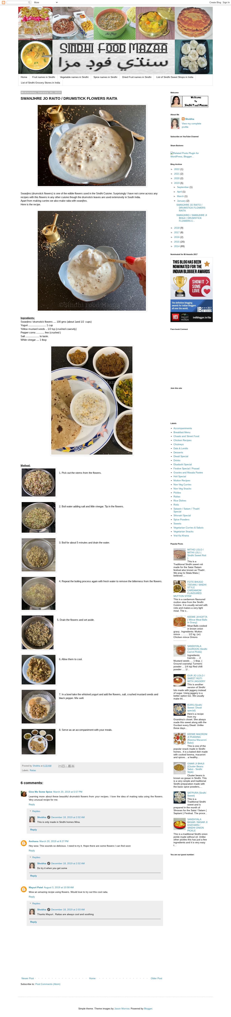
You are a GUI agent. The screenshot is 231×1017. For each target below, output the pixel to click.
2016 (177, 237)
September (183, 187)
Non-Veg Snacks (182, 488)
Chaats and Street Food (186, 436)
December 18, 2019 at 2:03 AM (68, 909)
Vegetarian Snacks (183, 531)
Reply (32, 804)
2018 (177, 227)
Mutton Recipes (182, 480)
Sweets (177, 523)
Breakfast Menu (182, 432)
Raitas (33, 770)
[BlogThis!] (63, 766)
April (179, 191)
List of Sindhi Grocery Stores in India (40, 82)
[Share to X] (66, 766)
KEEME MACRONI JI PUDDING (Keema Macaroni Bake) (197, 738)
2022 (177, 169)
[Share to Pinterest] (73, 766)
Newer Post (27, 978)
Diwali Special (181, 456)
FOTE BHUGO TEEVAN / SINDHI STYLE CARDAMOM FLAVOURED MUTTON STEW (190, 588)
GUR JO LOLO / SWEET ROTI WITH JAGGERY (196, 678)
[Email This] (60, 766)
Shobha (41, 817)
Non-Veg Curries (182, 484)
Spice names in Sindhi (105, 77)
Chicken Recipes (182, 440)
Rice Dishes (180, 500)
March (180, 196)
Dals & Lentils (181, 448)
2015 (177, 241)
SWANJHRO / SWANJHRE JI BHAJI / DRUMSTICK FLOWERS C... (191, 218)
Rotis (176, 504)
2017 (177, 232)
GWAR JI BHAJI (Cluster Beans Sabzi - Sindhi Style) (195, 767)
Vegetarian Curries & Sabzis (188, 527)
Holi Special (180, 476)
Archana (33, 841)
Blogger (148, 1008)
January (181, 200)
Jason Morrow (121, 1008)
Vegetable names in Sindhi (74, 77)
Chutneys (179, 444)
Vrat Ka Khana (181, 535)
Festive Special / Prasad (186, 468)
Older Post (156, 978)
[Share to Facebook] (69, 766)
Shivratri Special (182, 515)
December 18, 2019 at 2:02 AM (68, 817)
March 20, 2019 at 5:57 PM (67, 791)
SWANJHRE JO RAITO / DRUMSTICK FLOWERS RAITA (190, 207)
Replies (36, 811)
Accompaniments (183, 428)
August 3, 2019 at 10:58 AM (59, 887)
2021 (177, 173)
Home (24, 77)
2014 (177, 246)
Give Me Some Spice (40, 791)
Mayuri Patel (36, 887)
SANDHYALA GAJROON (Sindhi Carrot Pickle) (197, 649)
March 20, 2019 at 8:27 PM (53, 841)
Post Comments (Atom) (47, 984)
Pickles (177, 492)
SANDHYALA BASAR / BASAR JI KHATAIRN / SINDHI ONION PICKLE (197, 825)
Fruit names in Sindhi (43, 77)
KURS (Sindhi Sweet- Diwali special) (194, 708)
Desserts (178, 452)
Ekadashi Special (183, 464)
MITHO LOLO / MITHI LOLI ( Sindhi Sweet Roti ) (196, 553)
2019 (177, 183)
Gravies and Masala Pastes (188, 472)
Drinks (177, 460)
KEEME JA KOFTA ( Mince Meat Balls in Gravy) (197, 619)
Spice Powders (181, 519)
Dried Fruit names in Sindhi (136, 77)
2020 (177, 178)
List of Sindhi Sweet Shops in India (174, 77)
